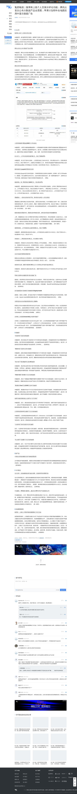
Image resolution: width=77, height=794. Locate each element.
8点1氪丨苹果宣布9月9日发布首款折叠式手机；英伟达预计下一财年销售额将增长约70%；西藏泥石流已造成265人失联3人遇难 (40, 729)
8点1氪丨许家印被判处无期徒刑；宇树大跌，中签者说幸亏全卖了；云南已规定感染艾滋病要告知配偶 (40, 763)
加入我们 (25, 782)
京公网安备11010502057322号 (69, 792)
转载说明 (41, 538)
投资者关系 (17, 782)
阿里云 (28, 790)
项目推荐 (17, 540)
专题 (10, 26)
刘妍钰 (16, 17)
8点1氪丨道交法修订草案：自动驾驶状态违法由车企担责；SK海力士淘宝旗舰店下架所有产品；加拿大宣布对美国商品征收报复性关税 (58, 729)
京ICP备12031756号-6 (50, 792)
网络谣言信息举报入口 (20, 786)
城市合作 (17, 774)
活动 (10, 29)
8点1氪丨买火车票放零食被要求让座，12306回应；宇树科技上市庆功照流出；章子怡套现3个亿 (59, 763)
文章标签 (37, 779)
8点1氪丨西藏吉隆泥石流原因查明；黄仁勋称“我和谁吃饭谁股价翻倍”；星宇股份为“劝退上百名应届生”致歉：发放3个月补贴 (22, 729)
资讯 (10, 18)
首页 (10, 13)
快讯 (10, 16)
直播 (10, 21)
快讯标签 (37, 782)
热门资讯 (37, 774)
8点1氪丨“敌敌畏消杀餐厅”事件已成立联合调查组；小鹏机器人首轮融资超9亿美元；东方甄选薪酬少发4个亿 (22, 746)
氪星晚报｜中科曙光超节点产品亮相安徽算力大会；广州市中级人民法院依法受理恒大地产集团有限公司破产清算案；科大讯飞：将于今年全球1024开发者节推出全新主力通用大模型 (22, 763)
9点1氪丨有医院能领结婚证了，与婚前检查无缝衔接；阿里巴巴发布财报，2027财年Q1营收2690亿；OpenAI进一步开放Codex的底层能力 (58, 746)
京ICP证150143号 (59, 792)
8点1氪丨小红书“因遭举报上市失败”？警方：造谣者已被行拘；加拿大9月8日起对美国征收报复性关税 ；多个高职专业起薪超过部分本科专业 (40, 746)
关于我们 (25, 776)
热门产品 (37, 776)
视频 (10, 24)
